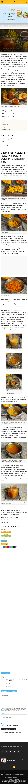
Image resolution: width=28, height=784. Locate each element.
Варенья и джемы (9, 25)
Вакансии (22, 772)
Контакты (21, 777)
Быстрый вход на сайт (6, 721)
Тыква (8, 536)
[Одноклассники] (6, 547)
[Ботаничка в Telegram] (10, 751)
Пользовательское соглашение (19, 774)
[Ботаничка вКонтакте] (6, 751)
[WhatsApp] (12, 547)
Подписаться (4, 725)
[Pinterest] (8, 547)
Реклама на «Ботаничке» (6, 774)
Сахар (3, 536)
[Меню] (2, 2)
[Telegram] (10, 547)
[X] (14, 547)
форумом (2, 710)
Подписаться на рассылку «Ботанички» (11, 732)
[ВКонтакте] (4, 547)
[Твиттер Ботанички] (14, 751)
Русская (3, 540)
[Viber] (16, 547)
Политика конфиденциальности (11, 777)
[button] (26, 2)
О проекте (5, 772)
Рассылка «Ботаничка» (14, 772)
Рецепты (2, 25)
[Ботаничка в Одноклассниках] (2, 751)
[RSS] (18, 751)
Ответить (9, 686)
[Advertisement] (14, 610)
